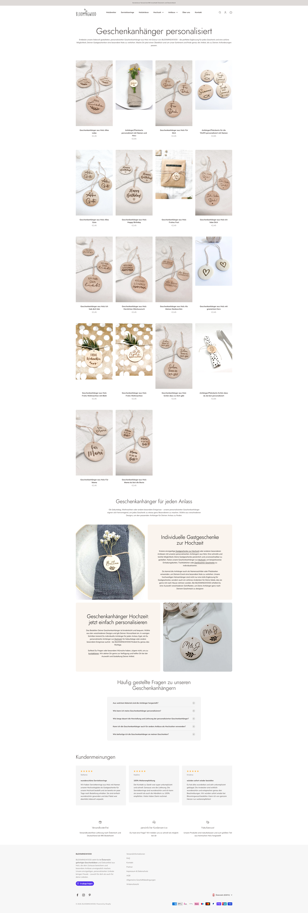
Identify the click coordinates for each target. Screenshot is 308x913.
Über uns (186, 12)
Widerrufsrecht (132, 884)
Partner (129, 867)
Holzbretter (111, 12)
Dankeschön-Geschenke (204, 562)
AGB (128, 875)
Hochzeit (157, 12)
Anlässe (171, 12)
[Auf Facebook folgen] (77, 895)
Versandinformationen (135, 854)
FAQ (128, 858)
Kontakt (198, 12)
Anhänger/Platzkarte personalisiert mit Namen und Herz (134, 133)
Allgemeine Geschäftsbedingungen (141, 880)
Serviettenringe (127, 12)
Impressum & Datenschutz (137, 871)
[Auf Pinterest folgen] (89, 895)
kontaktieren (93, 653)
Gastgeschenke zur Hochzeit (187, 551)
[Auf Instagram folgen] (83, 895)
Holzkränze (144, 12)
